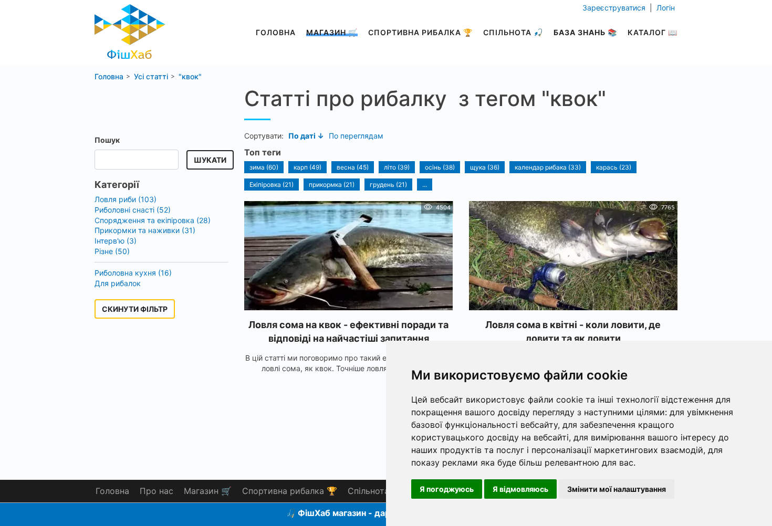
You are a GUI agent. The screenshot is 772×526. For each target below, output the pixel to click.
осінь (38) (440, 167)
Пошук (107, 139)
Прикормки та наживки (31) (145, 230)
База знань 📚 (585, 32)
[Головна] (130, 28)
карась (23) (613, 167)
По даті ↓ (306, 135)
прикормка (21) (331, 184)
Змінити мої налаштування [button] (616, 489)
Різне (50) (112, 251)
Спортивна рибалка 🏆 (420, 32)
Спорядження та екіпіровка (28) (153, 220)
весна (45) (353, 167)
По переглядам (356, 135)
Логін (664, 7)
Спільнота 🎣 (513, 32)
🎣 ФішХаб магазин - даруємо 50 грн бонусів (379, 513)
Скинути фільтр (135, 308)
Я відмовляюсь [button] (520, 489)
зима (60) (263, 167)
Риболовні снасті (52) (133, 209)
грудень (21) (388, 184)
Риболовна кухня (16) (133, 272)
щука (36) (484, 167)
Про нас (156, 491)
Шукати (210, 159)
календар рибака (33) (548, 167)
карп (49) (307, 167)
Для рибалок (118, 283)
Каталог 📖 (652, 32)
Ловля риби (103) (126, 199)
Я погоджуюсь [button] (447, 489)
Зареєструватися (615, 7)
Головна (276, 32)
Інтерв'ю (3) (116, 240)
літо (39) (397, 167)
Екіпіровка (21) (271, 184)
